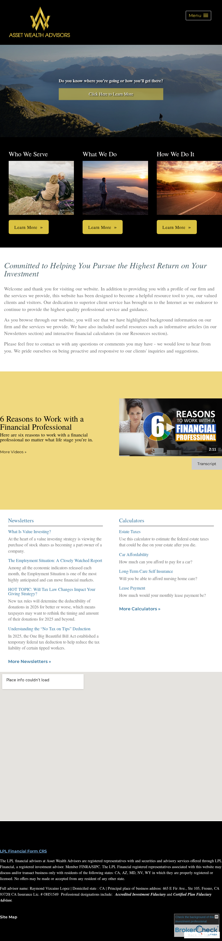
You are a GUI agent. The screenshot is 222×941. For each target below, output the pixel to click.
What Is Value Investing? (29, 531)
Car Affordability (134, 554)
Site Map (8, 917)
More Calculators (140, 608)
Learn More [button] (25, 227)
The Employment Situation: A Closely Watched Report (55, 560)
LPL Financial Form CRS (23, 851)
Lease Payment (132, 588)
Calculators (131, 520)
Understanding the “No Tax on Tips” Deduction (49, 628)
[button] (198, 15)
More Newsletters (29, 661)
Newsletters (21, 520)
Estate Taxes (130, 531)
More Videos (13, 452)
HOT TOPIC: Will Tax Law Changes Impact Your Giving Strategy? (51, 591)
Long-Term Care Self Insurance (146, 571)
